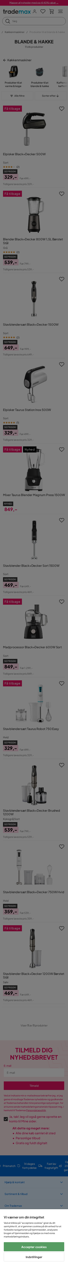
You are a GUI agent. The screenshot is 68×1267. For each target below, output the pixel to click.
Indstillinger (34, 1257)
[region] (34, 1238)
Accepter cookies (33, 1247)
